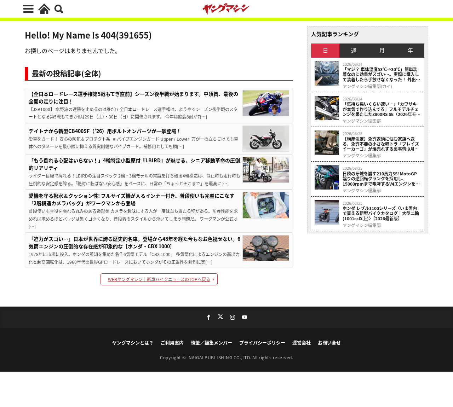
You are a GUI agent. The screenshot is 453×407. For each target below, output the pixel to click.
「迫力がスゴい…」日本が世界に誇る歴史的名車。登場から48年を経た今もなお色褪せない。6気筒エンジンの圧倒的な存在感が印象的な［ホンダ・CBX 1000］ (134, 242)
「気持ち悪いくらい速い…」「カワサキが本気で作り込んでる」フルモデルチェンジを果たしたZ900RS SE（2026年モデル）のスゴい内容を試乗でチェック (381, 109)
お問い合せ (329, 342)
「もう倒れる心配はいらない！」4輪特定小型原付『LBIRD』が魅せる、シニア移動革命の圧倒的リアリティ (134, 164)
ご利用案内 (172, 342)
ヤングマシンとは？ (133, 342)
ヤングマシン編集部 (362, 121)
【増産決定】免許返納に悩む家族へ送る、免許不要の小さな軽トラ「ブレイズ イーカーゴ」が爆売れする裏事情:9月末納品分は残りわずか (381, 144)
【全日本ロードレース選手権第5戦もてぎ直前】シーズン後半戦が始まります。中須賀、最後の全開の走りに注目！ (133, 97)
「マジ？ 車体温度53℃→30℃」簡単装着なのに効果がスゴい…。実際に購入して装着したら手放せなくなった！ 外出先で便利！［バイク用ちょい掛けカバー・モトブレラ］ (381, 74)
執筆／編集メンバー (211, 342)
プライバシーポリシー (262, 342)
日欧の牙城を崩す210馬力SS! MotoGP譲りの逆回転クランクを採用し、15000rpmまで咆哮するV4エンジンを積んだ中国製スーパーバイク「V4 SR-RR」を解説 (381, 178)
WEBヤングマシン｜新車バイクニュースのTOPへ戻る (159, 279)
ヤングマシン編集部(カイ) (367, 86)
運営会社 (301, 342)
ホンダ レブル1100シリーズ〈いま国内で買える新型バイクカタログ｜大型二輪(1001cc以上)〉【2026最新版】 (381, 213)
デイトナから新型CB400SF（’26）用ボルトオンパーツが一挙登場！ (105, 130)
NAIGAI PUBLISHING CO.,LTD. (221, 357)
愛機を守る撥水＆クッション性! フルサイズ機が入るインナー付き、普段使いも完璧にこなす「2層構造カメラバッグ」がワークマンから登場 (131, 199)
